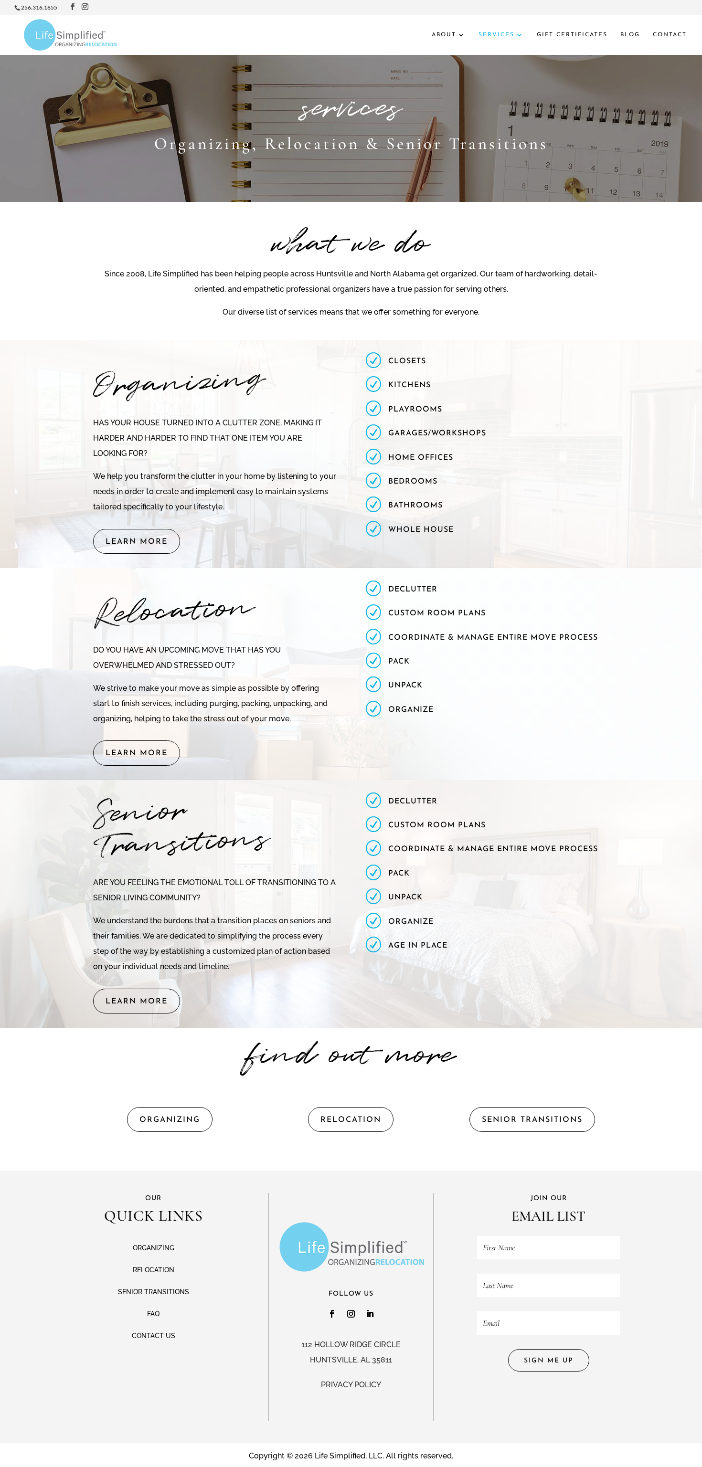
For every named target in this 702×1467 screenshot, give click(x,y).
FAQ (153, 1314)
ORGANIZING (169, 1120)
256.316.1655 (39, 7)
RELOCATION (350, 1120)
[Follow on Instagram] (351, 1313)
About (444, 35)
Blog (630, 35)
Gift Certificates (572, 35)
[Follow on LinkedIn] (370, 1313)
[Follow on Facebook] (332, 1313)
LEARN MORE (137, 542)
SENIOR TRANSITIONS (532, 1120)
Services (496, 35)
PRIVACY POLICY (351, 1384)
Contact (670, 35)
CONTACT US (153, 1336)
